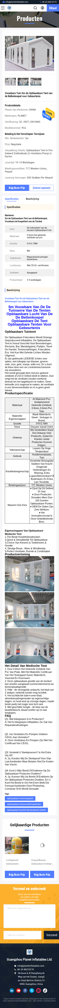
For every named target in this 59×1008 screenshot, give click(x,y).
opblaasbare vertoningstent (20, 798)
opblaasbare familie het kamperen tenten (26, 810)
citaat (53, 8)
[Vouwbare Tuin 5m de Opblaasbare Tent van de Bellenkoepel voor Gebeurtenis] (29, 53)
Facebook (25, 990)
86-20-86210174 (49, 2)
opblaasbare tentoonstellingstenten (24, 804)
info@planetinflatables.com (16, 2)
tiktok (45, 990)
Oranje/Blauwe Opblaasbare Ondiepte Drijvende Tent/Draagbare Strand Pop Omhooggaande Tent (16, 862)
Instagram (38, 990)
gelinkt (12, 990)
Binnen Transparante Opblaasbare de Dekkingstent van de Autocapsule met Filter (42, 862)
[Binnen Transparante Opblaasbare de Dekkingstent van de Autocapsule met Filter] (42, 845)
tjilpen (31, 990)
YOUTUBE (18, 990)
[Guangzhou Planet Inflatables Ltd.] (13, 8)
